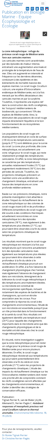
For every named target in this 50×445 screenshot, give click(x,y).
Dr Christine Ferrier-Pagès (16, 438)
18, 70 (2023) (24, 407)
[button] (47, 8)
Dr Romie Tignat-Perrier (15, 435)
